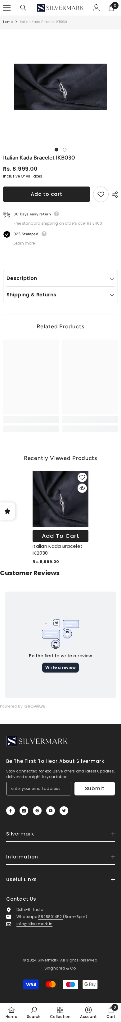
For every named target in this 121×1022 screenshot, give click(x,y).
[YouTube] (50, 810)
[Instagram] (24, 810)
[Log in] (96, 7)
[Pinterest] (37, 810)
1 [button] (56, 149)
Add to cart (46, 194)
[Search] (23, 7)
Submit (95, 788)
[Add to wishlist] (101, 194)
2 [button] (64, 149)
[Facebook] (10, 810)
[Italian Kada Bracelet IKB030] (60, 499)
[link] (31, 419)
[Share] (113, 194)
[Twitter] (64, 810)
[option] (60, 87)
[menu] (7, 7)
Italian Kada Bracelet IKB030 (58, 549)
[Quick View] (82, 488)
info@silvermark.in (34, 923)
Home (8, 22)
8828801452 (50, 916)
